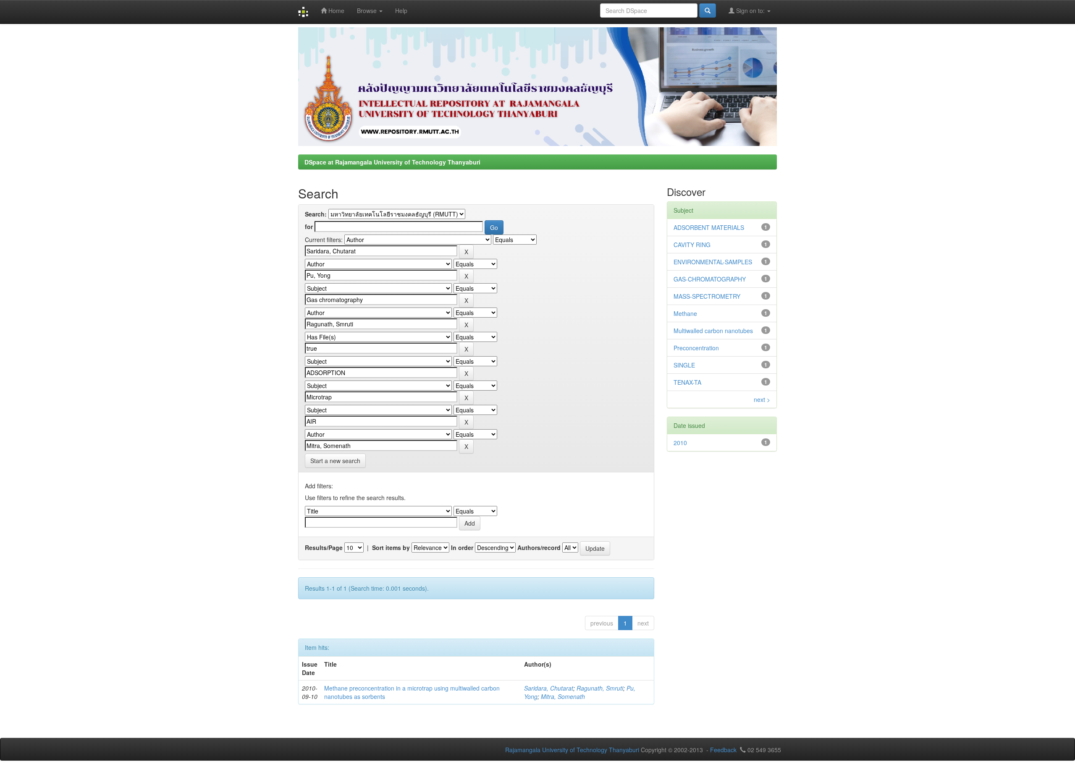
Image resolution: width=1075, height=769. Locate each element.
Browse (367, 10)
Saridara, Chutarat (548, 688)
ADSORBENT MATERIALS (709, 227)
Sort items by (391, 547)
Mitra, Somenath (563, 696)
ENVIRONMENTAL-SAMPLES (713, 262)
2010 (680, 442)
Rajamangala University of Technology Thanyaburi (572, 750)
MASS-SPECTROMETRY (707, 296)
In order (462, 547)
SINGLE (684, 365)
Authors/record (539, 547)
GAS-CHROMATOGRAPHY (710, 279)
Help (401, 10)
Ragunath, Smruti (600, 688)
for (309, 226)
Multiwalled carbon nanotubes (713, 330)
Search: (316, 214)
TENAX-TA (687, 382)
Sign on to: (750, 10)
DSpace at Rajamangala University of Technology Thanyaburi (392, 162)
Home (335, 10)
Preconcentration (696, 348)
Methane (685, 313)
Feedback (723, 750)
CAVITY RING (692, 244)
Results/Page (324, 547)
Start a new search (335, 460)
